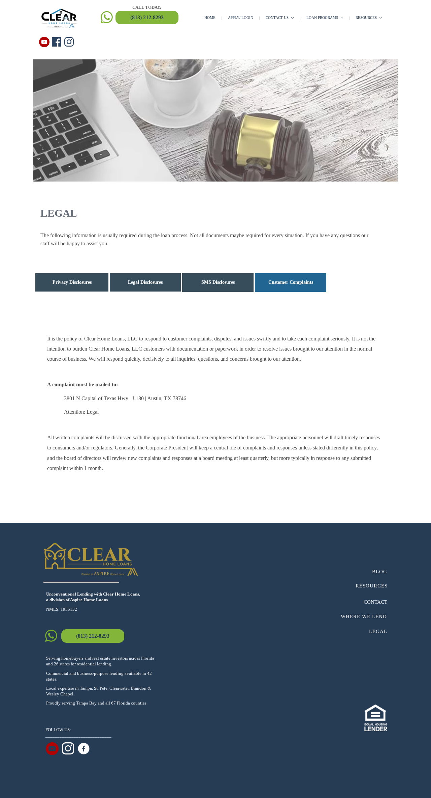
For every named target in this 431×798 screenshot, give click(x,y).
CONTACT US (278, 18)
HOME (210, 18)
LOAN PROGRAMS (322, 18)
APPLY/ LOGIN (240, 18)
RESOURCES (367, 18)
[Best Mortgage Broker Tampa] (83, 748)
